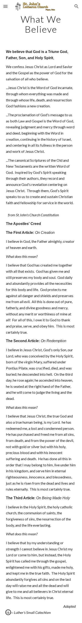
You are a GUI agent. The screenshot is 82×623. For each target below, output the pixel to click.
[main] (41, 24)
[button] (5, 6)
